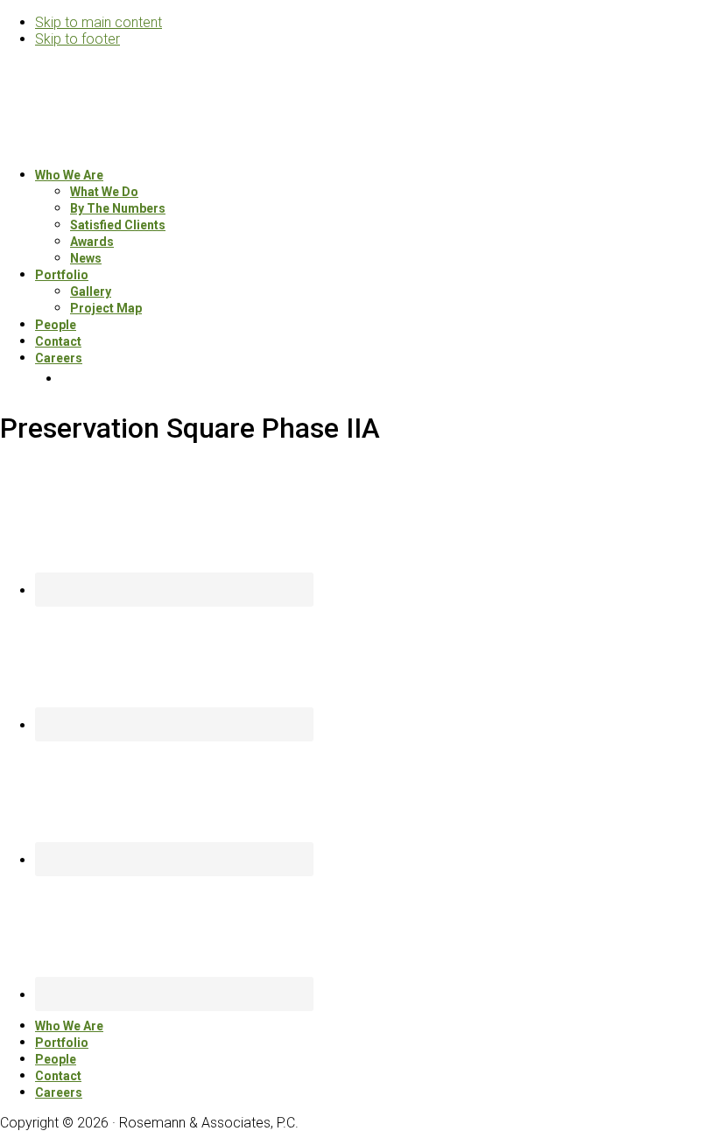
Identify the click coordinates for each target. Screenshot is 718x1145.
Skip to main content (98, 22)
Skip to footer (77, 39)
